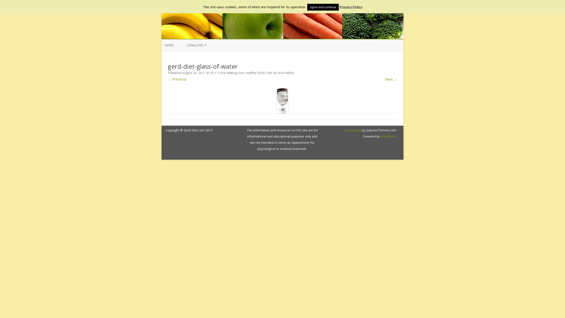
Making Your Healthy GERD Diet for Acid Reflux (260, 73)
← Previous (177, 79)
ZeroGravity (352, 130)
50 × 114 (216, 73)
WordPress (388, 136)
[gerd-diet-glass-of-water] (282, 100)
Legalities (195, 45)
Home (169, 45)
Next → (391, 79)
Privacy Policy (351, 7)
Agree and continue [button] (323, 7)
